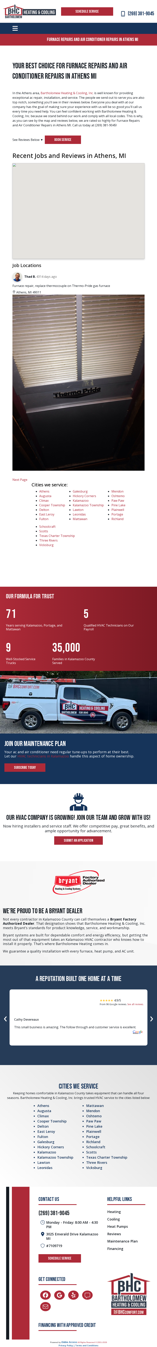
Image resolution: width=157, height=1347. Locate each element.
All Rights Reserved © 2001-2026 (92, 1342)
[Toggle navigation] (15, 28)
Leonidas (79, 514)
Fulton (43, 519)
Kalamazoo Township (88, 505)
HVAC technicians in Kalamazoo (43, 756)
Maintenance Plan (122, 1241)
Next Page (19, 480)
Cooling (113, 1219)
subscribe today (25, 767)
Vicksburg (46, 545)
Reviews (114, 1234)
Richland (117, 519)
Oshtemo (118, 496)
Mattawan (80, 519)
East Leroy (46, 514)
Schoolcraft (47, 526)
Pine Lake (118, 505)
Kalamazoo (81, 500)
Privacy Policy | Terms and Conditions (78, 1345)
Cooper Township (52, 505)
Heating (114, 1212)
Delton (44, 510)
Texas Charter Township (57, 536)
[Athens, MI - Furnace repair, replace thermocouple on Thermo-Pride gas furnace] (78, 383)
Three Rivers (48, 540)
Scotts (43, 531)
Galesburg (80, 491)
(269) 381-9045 (141, 14)
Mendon (117, 491)
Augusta (45, 496)
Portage (117, 514)
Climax (44, 500)
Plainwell (117, 510)
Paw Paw (117, 500)
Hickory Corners (84, 496)
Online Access (69, 1342)
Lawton (78, 510)
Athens (44, 491)
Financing (115, 1249)
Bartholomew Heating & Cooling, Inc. (67, 93)
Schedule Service (87, 11)
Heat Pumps (117, 1226)
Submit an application (78, 840)
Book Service (62, 139)
